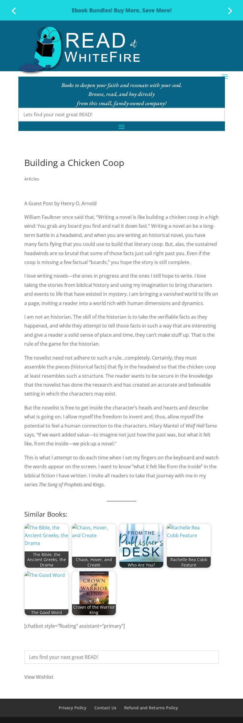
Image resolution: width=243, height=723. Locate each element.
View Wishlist (38, 677)
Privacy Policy (73, 708)
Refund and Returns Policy (151, 708)
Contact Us (105, 708)
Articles (31, 179)
